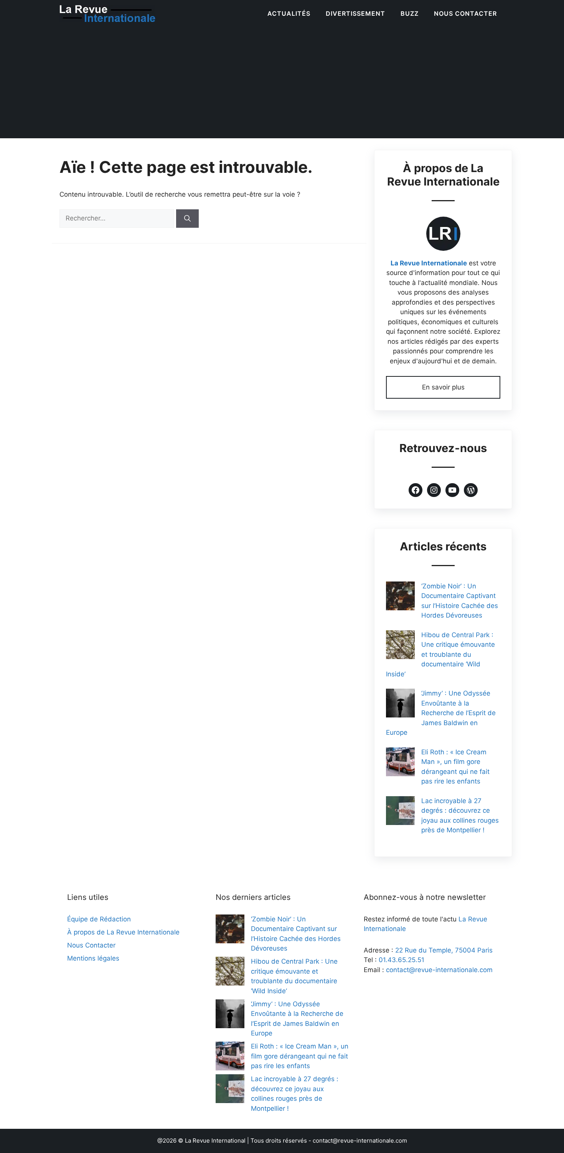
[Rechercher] (187, 218)
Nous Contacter (465, 13)
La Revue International (215, 1140)
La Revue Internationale (429, 263)
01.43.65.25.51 (401, 960)
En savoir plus (443, 387)
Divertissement (355, 13)
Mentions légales (93, 958)
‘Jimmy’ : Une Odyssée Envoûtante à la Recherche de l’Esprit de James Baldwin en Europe (441, 712)
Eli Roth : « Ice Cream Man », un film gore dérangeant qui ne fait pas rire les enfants (299, 1056)
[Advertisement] (282, 84)
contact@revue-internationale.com (439, 970)
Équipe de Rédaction (99, 919)
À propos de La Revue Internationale (123, 932)
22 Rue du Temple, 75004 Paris (444, 950)
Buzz (410, 13)
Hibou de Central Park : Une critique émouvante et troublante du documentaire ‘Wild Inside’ (440, 654)
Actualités (288, 13)
